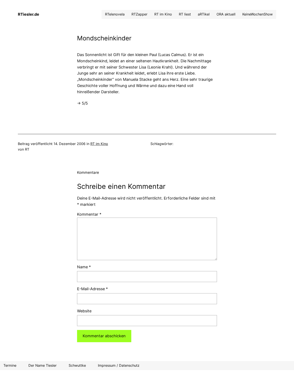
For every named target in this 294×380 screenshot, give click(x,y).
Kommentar (89, 214)
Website (84, 311)
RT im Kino (99, 144)
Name (84, 267)
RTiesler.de (28, 14)
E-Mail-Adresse (92, 289)
